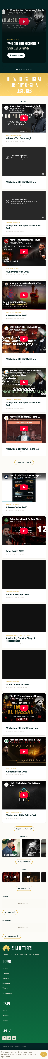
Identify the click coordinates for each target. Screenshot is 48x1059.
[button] (17, 69)
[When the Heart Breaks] (24, 581)
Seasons (6, 983)
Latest (5, 968)
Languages (7, 993)
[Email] (14, 1038)
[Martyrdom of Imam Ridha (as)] (24, 168)
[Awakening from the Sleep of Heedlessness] (24, 626)
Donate (5, 1015)
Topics (5, 988)
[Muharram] (11, 877)
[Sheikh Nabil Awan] (11, 848)
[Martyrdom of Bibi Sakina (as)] (24, 802)
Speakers (6, 978)
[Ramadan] (31, 877)
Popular (5, 973)
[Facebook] (4, 1038)
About (4, 1010)
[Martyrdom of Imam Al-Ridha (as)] (24, 435)
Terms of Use (7, 1046)
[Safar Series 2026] (24, 537)
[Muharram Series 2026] (24, 258)
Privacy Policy (20, 1046)
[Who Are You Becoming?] (24, 36)
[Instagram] (9, 1038)
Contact (5, 1020)
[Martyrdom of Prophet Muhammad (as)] (24, 213)
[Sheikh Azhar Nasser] (31, 848)
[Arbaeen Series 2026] (24, 302)
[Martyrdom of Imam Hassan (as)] (24, 714)
